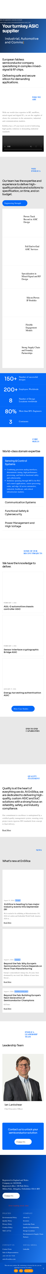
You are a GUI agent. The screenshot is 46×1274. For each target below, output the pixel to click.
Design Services (13, 260)
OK (16, 1271)
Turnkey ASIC (12, 231)
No (21, 1271)
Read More (6, 830)
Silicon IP (11, 311)
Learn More (28, 1271)
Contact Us (21, 1141)
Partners (10, 362)
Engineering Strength (12, 203)
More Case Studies (21, 708)
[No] (43, 1268)
